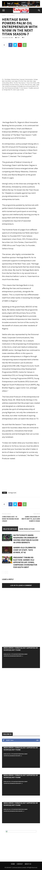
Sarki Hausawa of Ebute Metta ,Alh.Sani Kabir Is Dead (31, 519)
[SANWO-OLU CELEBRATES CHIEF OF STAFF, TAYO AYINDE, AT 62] (7, 549)
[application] (21, 657)
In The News (11, 15)
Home (4, 15)
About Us (28, 864)
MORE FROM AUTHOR (26, 529)
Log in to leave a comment (21, 585)
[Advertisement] (21, 106)
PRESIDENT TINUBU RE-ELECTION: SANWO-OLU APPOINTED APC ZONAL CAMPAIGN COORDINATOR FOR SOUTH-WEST (25, 562)
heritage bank (12, 492)
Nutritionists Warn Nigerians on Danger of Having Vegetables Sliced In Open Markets (25, 539)
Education (6, 540)
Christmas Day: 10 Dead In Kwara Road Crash (10, 519)
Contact (20, 864)
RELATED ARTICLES (10, 529)
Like (37, 740)
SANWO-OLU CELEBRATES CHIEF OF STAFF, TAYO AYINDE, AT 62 (24, 550)
